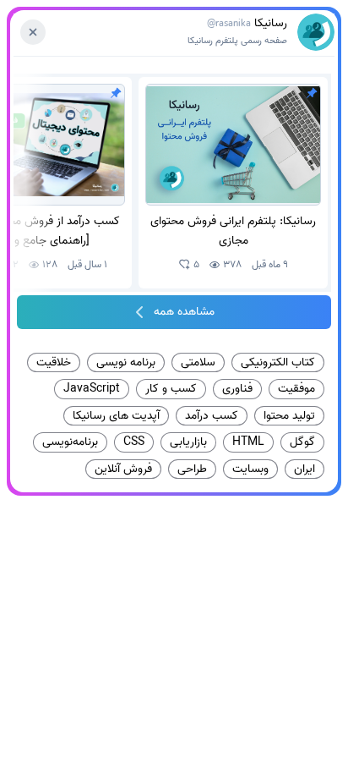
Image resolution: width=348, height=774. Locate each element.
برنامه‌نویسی (70, 441)
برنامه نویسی (125, 362)
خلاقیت (53, 362)
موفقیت (296, 388)
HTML (248, 441)
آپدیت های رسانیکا (116, 415)
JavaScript (91, 388)
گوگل (302, 441)
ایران (304, 468)
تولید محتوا (289, 415)
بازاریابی (188, 441)
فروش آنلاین (123, 468)
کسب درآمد (211, 415)
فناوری (237, 388)
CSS (133, 441)
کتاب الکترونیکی (278, 362)
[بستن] (33, 32)
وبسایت (250, 468)
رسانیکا (237, 31)
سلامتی (198, 362)
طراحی (192, 468)
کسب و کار (171, 388)
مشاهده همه (184, 311)
